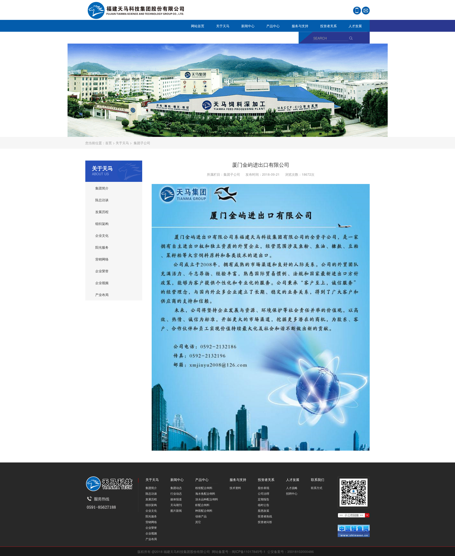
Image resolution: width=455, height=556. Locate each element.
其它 (198, 522)
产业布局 (102, 294)
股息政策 (263, 510)
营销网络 (102, 259)
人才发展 (352, 27)
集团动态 (176, 488)
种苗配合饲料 (203, 510)
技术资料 (235, 488)
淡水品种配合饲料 (206, 499)
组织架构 (102, 223)
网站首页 (197, 25)
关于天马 (219, 27)
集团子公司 (142, 142)
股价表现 (263, 488)
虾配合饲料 (202, 505)
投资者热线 (265, 516)
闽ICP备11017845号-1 (248, 551)
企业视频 (102, 282)
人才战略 (291, 488)
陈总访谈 (102, 199)
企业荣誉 (102, 271)
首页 (108, 142)
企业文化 (102, 235)
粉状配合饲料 (203, 488)
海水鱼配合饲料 (205, 493)
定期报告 (263, 499)
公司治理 (263, 493)
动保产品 (201, 516)
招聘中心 (291, 493)
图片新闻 (176, 510)
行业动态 (176, 493)
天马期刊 (176, 505)
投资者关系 (325, 27)
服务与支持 (297, 27)
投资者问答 (265, 522)
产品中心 (270, 27)
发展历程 (102, 211)
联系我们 (95, 39)
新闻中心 (245, 27)
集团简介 (102, 188)
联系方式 (316, 488)
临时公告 (263, 505)
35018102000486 (300, 551)
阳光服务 (102, 247)
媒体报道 (176, 499)
